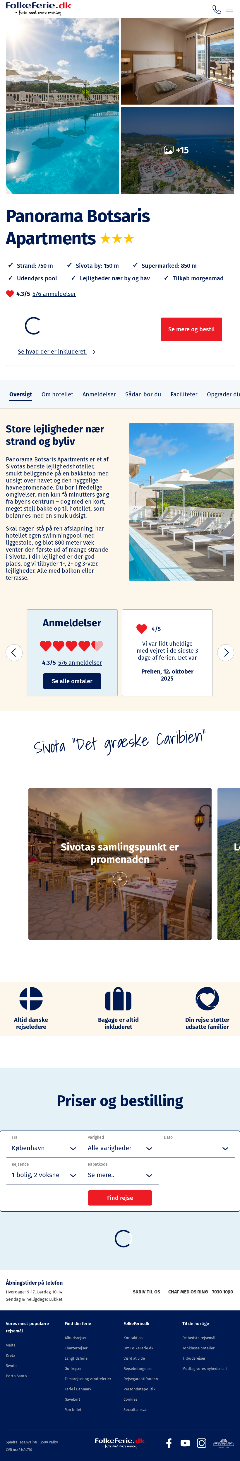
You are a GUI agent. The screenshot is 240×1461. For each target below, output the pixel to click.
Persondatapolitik (139, 1389)
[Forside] (38, 14)
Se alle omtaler (72, 681)
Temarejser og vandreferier (88, 1379)
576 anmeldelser (54, 293)
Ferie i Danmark (78, 1389)
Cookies (130, 1399)
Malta (11, 1345)
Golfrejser (73, 1368)
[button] (14, 652)
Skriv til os (146, 1292)
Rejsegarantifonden (141, 1379)
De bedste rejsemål (198, 1338)
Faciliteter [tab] (184, 394)
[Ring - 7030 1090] (216, 8)
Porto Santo (16, 1376)
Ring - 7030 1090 (215, 1292)
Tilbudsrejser (193, 1358)
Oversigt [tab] (20, 394)
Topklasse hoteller (198, 1348)
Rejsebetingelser (138, 1368)
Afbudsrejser (76, 1338)
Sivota (11, 1365)
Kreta (10, 1355)
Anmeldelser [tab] (99, 394)
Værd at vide (134, 1358)
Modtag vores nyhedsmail (204, 1368)
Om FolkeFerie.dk (138, 1348)
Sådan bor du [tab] (143, 394)
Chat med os (182, 1292)
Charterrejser (76, 1348)
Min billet (73, 1409)
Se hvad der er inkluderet (52, 351)
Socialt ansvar (136, 1409)
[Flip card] (120, 876)
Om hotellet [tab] (57, 394)
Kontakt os (133, 1338)
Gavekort (72, 1399)
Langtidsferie (76, 1358)
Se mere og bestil (191, 329)
